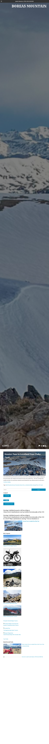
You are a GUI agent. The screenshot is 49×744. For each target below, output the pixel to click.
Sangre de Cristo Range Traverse (10, 545)
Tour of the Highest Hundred (9, 566)
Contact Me (7, 495)
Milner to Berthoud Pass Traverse (10, 616)
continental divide (28, 485)
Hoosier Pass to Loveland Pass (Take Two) (31, 521)
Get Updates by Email (9, 503)
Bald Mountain (9, 485)
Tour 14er (5, 587)
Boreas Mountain (29, 6)
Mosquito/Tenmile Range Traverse (10, 620)
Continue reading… (7, 482)
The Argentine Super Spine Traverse (10, 630)
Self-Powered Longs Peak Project (10, 603)
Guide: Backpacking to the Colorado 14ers (12, 634)
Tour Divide (5, 639)
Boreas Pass (22, 485)
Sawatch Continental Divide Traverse (10, 625)
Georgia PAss (35, 485)
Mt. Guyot (41, 485)
